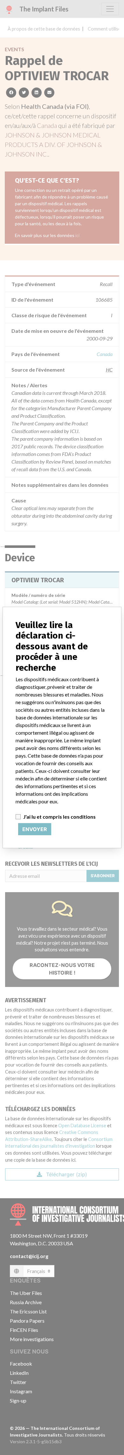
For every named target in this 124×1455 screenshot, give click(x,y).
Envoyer (34, 829)
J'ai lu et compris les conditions (59, 817)
